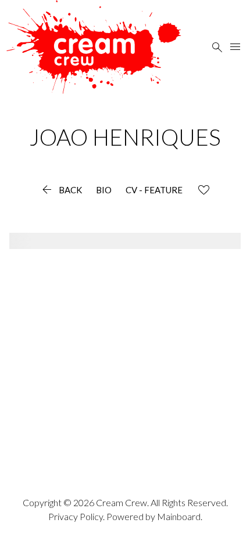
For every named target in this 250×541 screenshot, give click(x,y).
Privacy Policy (75, 516)
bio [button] (104, 190)
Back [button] (61, 190)
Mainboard (179, 516)
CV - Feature (154, 190)
